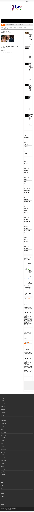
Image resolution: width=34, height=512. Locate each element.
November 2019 (27, 250)
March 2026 (3, 401)
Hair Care (26, 144)
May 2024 (26, 181)
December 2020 (27, 232)
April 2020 (26, 241)
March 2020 (27, 243)
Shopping (26, 151)
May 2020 (26, 239)
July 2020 (26, 235)
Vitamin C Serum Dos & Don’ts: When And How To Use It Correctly (30, 102)
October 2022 (27, 203)
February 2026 (27, 166)
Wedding (26, 153)
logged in (6, 52)
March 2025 (27, 174)
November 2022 (27, 201)
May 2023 (26, 197)
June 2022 (26, 210)
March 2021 (27, 228)
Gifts (26, 142)
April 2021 (26, 226)
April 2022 (2, 443)
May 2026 (26, 161)
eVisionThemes (8, 509)
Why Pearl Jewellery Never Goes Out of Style (30, 87)
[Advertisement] (29, 385)
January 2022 (27, 217)
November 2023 (27, 188)
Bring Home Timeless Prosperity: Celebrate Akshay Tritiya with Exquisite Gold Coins (31, 52)
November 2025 (27, 170)
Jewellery (26, 146)
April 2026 (26, 163)
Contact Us (2, 504)
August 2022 (27, 206)
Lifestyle (26, 148)
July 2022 (26, 208)
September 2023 (27, 190)
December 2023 (27, 186)
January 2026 (27, 168)
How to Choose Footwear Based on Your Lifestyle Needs (30, 36)
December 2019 (27, 248)
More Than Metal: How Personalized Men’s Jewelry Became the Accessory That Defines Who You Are (31, 71)
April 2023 (26, 199)
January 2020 (27, 246)
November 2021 (27, 221)
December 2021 (27, 219)
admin (10, 32)
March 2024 (27, 183)
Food (26, 140)
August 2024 (27, 179)
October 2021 (27, 223)
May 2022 (26, 212)
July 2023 (26, 194)
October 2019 (27, 252)
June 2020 (26, 237)
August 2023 (27, 192)
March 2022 (27, 215)
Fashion (26, 139)
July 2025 (26, 172)
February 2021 (27, 230)
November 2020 (3, 460)
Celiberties (27, 137)
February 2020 (3, 469)
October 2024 (27, 177)
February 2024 (3, 418)
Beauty (26, 135)
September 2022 (3, 435)
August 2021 (3, 452)
